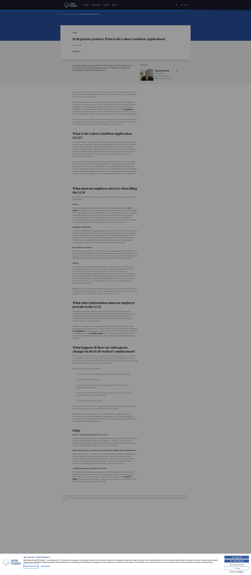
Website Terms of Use (31, 566)
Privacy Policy (45, 566)
